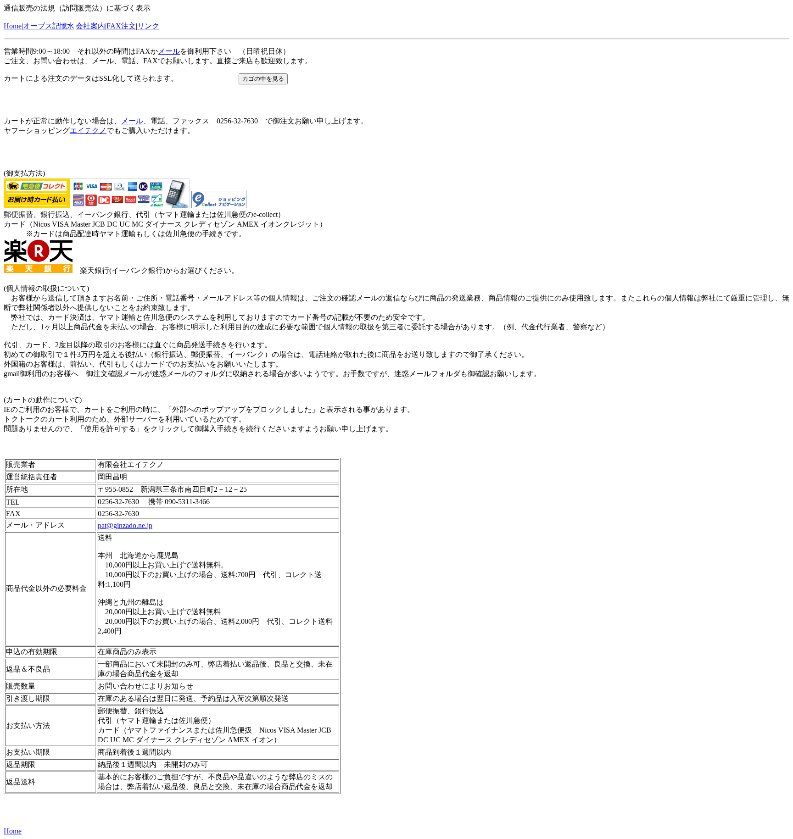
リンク (148, 26)
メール (169, 51)
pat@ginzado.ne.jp (125, 525)
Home (13, 26)
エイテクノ (88, 130)
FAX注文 (121, 26)
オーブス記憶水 (48, 26)
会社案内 (90, 26)
